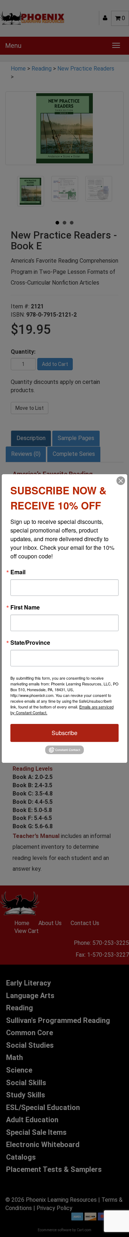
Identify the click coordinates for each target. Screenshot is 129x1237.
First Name (25, 607)
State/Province (30, 642)
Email (17, 572)
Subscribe (64, 733)
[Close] (120, 480)
